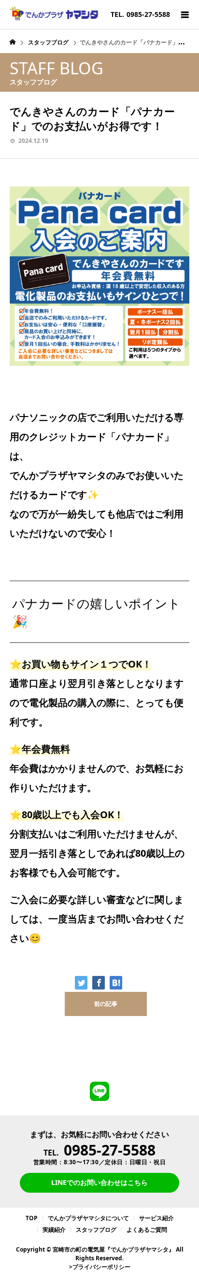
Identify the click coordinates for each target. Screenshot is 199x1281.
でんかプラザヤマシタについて (88, 1218)
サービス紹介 (156, 1218)
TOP (32, 1218)
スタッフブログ (96, 1229)
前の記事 (105, 1004)
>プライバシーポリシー (99, 1267)
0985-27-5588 (110, 1150)
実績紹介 (54, 1229)
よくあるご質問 (147, 1229)
